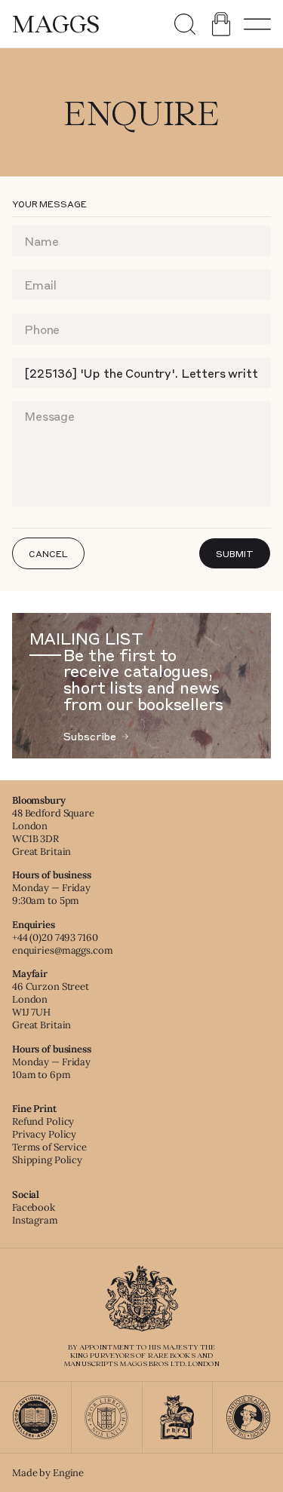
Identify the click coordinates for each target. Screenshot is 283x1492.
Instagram (35, 1220)
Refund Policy (43, 1121)
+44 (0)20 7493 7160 (55, 937)
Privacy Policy (44, 1134)
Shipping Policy (47, 1159)
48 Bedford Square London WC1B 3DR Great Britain (53, 832)
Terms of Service (49, 1147)
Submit (234, 553)
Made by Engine (48, 1472)
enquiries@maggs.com (62, 950)
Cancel (48, 553)
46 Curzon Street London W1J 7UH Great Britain (50, 1005)
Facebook (33, 1207)
